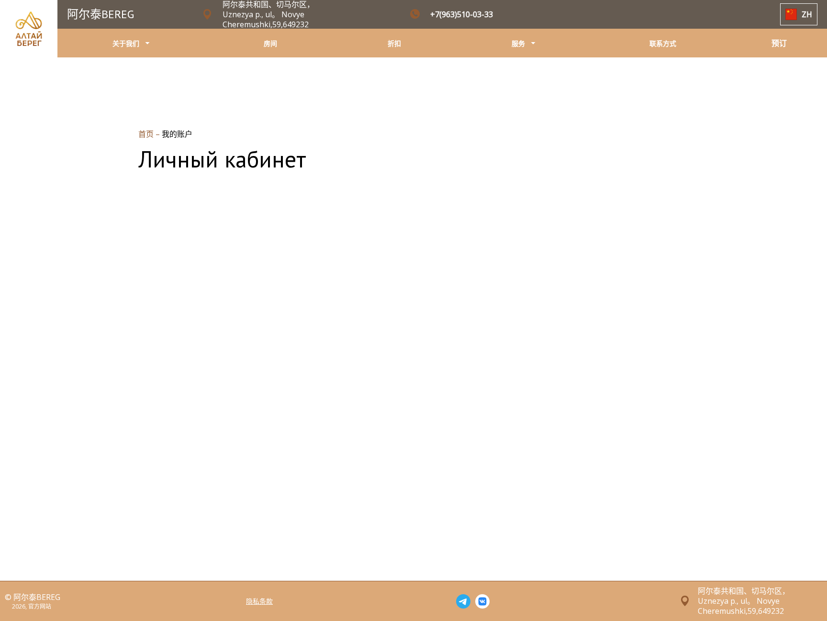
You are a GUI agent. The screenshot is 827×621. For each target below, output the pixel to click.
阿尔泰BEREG (100, 14)
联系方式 (662, 43)
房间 (270, 43)
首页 (147, 134)
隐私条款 (259, 601)
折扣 (394, 43)
